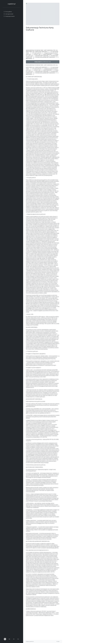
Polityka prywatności (30, 641)
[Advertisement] (71, 20)
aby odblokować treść (43, 61)
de (13, 639)
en (9, 639)
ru (18, 639)
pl (4, 639)
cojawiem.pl (11, 4)
